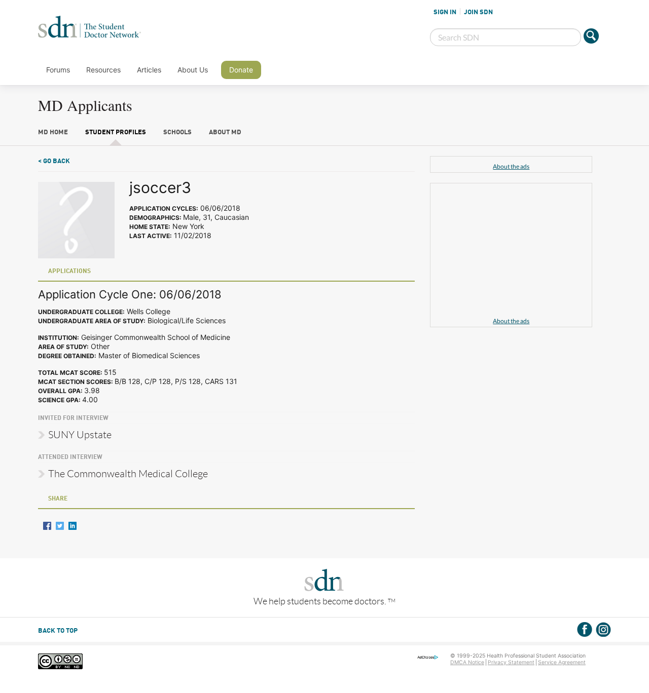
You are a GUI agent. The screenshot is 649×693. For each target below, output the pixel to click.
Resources (103, 69)
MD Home (53, 132)
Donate (241, 69)
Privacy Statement (511, 662)
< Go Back (54, 161)
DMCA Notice (467, 662)
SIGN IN (445, 12)
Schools (177, 132)
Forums (58, 69)
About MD (225, 132)
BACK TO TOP (58, 631)
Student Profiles (115, 132)
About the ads (511, 166)
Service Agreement (562, 662)
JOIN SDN (478, 12)
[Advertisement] (511, 251)
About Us (192, 69)
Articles (149, 69)
